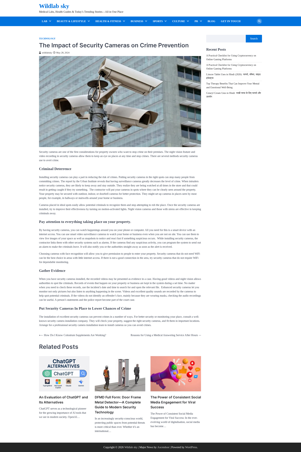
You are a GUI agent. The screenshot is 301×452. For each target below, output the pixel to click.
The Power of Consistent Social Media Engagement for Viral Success (175, 402)
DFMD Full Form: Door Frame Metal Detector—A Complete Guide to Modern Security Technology (118, 404)
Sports (158, 21)
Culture (178, 21)
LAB (44, 21)
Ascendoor (163, 447)
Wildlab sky (54, 6)
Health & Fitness (108, 21)
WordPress (191, 447)
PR (196, 21)
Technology (47, 38)
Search (254, 38)
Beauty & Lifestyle (71, 21)
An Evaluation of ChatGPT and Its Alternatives (63, 399)
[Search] (259, 21)
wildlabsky (47, 53)
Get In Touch (231, 21)
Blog (211, 21)
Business (137, 21)
